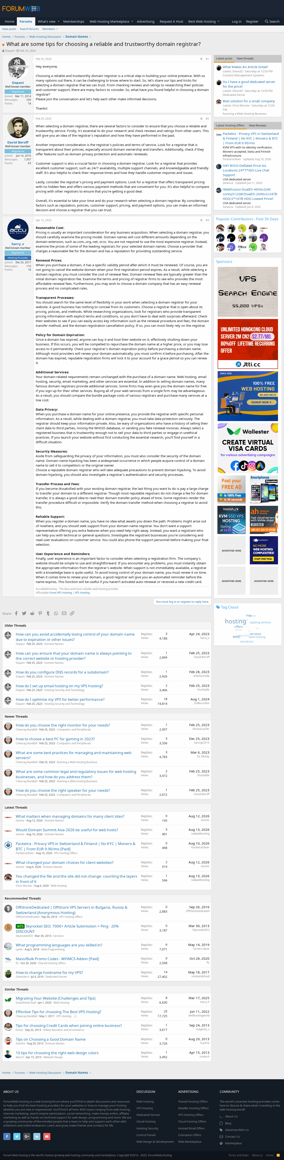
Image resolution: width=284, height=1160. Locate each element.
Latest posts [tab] (224, 58)
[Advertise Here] (231, 550)
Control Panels (146, 1135)
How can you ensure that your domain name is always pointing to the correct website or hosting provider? (74, 656)
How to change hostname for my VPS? (49, 972)
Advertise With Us (237, 1130)
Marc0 (20, 1057)
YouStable (203, 689)
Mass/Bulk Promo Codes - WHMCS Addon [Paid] (57, 958)
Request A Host (171, 21)
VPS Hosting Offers (65, 853)
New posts (9, 29)
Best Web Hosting (202, 21)
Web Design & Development (155, 1142)
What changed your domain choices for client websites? (64, 862)
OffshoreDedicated (27, 917)
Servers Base (201, 949)
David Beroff (17, 142)
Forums (26, 21)
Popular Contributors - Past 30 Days (247, 218)
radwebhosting (200, 833)
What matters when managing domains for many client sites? (70, 816)
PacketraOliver (25, 853)
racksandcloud (200, 976)
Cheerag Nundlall (26, 729)
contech (204, 1056)
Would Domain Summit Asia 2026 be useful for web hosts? (67, 829)
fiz (17, 963)
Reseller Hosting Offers (193, 1108)
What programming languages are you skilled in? (59, 944)
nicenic (20, 820)
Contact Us (232, 1136)
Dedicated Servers (148, 1115)
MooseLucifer (201, 729)
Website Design (53, 1057)
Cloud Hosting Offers (192, 1121)
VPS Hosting (82, 593)
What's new (46, 21)
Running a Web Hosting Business (77, 762)
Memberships (73, 21)
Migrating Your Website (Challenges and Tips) (55, 998)
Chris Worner (24, 886)
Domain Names (54, 644)
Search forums (29, 29)
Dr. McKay (203, 756)
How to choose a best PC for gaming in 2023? (55, 738)
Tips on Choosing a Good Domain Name (51, 1039)
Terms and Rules (238, 1155)
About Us (231, 1116)
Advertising (145, 21)
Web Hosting (59, 886)
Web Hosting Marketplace (109, 21)
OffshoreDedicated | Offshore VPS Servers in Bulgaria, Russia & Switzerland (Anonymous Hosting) (71, 910)
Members (48, 29)
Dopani (9, 51)
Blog (228, 1123)
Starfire (20, 1043)
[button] (58, 21)
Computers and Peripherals (74, 729)
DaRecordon (201, 703)
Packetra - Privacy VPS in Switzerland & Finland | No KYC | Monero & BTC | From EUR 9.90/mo (251, 138)
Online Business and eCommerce (63, 1030)
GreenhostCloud (26, 1002)
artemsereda (201, 676)
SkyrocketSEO (24, 936)
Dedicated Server (56, 977)
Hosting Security (147, 1128)
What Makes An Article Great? (245, 67)
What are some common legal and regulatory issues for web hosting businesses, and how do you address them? (76, 774)
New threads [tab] (245, 58)
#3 (207, 220)
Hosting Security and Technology (64, 690)
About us (257, 1155)
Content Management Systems (243, 75)
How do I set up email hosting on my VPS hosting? (59, 685)
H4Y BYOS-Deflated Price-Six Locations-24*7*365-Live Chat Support (246, 170)
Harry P (204, 1002)
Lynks (19, 949)
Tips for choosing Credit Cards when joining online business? (69, 1025)
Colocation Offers (189, 1135)
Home (9, 21)
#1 (207, 59)
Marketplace (233, 1143)
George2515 (201, 742)
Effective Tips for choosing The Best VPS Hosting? (58, 1011)
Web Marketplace (189, 1142)
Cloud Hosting (146, 1121)
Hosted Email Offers (191, 1128)
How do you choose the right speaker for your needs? (63, 790)
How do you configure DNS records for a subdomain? (62, 672)
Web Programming (53, 949)
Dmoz (19, 1030)
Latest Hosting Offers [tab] (230, 125)
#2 (207, 118)
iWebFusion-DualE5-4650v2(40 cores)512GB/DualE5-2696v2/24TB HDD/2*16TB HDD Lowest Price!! (250, 194)
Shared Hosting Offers (52, 963)
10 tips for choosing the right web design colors (57, 1052)
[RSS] (278, 1155)
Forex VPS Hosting (60, 593)
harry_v (18, 244)
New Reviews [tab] (257, 125)
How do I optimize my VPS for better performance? (60, 699)
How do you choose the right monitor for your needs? (63, 725)
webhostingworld (198, 1015)
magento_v (202, 1029)
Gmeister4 (22, 977)
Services (58, 936)
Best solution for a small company (249, 101)
